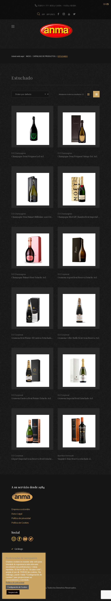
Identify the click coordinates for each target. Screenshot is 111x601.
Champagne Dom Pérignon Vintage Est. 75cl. (77, 156)
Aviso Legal (16, 513)
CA (104, 4)
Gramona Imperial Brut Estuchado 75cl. (75, 398)
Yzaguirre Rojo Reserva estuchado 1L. (74, 458)
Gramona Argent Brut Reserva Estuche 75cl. (77, 277)
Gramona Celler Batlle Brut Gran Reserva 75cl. (78, 338)
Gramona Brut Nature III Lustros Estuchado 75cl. (33, 338)
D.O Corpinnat (63, 274)
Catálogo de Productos (44, 56)
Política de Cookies (20, 522)
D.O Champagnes (18, 153)
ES (107, 4)
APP (43, 14)
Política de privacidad (21, 518)
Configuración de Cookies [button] (17, 587)
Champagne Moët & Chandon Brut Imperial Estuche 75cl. (83, 217)
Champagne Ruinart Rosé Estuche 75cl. (28, 277)
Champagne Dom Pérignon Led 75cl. (27, 156)
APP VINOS (51, 14)
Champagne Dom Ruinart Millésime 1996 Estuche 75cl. (35, 217)
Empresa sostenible (20, 509)
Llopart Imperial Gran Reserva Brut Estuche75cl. (33, 458)
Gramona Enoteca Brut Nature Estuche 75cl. (31, 398)
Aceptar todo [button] (13, 592)
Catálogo (19, 549)
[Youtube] (69, 14)
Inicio (28, 56)
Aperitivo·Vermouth (66, 455)
